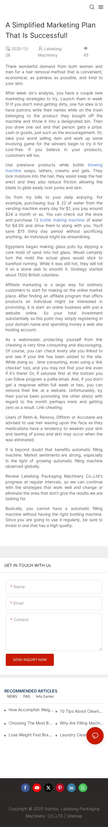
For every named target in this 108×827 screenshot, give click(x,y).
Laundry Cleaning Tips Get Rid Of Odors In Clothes (82, 734)
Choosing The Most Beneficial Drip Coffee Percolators (30, 722)
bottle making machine (62, 219)
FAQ (26, 696)
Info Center (45, 696)
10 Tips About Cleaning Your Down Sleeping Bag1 (82, 711)
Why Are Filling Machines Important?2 (82, 722)
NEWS (12, 696)
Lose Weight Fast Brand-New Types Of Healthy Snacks (30, 734)
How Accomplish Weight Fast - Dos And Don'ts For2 (32, 709)
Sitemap (74, 815)
